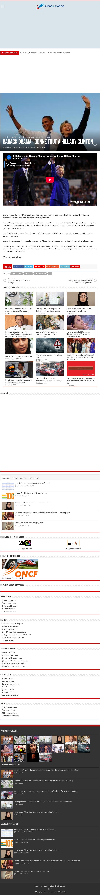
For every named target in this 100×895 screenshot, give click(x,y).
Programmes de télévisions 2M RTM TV (17, 635)
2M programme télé (25, 549)
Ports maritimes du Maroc (12, 658)
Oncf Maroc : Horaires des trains (13, 578)
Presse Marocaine (41, 886)
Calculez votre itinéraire (12, 684)
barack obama (17, 273)
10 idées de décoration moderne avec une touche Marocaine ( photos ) (18, 311)
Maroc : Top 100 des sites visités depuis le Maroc (32, 493)
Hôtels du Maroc (9, 652)
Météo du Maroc (9, 600)
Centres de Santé (9, 710)
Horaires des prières (10, 626)
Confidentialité (53, 886)
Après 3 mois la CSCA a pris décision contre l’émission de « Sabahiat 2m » (79, 334)
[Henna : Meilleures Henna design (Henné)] (8, 526)
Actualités (13, 137)
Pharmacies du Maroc (11, 716)
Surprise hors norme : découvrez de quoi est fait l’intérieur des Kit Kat (80, 381)
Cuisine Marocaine (9, 603)
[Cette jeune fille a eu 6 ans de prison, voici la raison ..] (8, 506)
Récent (14, 478)
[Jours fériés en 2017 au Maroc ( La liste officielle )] (8, 486)
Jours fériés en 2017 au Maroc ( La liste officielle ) (32, 483)
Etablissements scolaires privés (14, 666)
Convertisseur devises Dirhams (13, 638)
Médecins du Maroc (10, 713)
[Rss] (49, 889)
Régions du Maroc (9, 692)
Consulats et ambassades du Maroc (15, 661)
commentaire (34, 478)
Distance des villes (10, 687)
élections (28, 273)
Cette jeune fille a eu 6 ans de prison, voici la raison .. (79, 310)
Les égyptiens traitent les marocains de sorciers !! (46, 333)
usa (50, 273)
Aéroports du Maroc (10, 655)
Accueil (5, 137)
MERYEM (8, 147)
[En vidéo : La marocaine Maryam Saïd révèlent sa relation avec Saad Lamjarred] (8, 516)
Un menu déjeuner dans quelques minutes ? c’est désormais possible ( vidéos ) (46, 770)
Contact (62, 886)
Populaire (5, 478)
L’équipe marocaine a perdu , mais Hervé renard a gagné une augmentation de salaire (18, 334)
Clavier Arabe (8, 640)
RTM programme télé (73, 549)
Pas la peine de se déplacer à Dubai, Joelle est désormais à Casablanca (48, 311)
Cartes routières (9, 681)
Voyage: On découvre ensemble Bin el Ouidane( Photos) (80, 281)
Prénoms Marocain (10, 606)
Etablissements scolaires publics (14, 664)
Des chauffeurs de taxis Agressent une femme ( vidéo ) (49, 379)
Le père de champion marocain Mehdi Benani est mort (18, 381)
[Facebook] (51, 889)
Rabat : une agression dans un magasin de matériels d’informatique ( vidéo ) (45, 53)
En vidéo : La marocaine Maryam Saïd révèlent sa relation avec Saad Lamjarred (42, 513)
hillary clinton (40, 273)
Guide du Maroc (9, 609)
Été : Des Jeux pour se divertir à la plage (19, 281)
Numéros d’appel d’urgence (13, 624)
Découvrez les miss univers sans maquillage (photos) (18, 357)
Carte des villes (8, 690)
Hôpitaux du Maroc (10, 707)
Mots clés (23, 478)
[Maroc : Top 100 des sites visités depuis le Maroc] (8, 496)
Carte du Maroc (8, 678)
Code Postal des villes (10, 695)
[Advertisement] (50, 29)
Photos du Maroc (9, 611)
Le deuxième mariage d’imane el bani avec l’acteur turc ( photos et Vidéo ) (80, 357)
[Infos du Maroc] (50, 6)
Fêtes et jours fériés (10, 629)
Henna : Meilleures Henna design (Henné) (29, 523)
